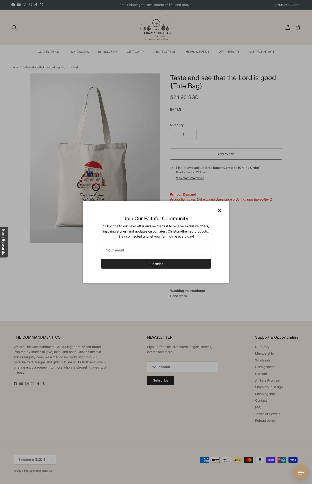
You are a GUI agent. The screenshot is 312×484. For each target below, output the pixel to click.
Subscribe (156, 264)
